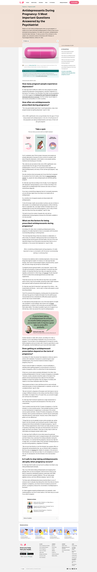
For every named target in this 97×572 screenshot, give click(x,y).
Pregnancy (24, 6)
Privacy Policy (74, 545)
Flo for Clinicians (42, 557)
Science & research (55, 554)
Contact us (54, 552)
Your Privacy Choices (74, 565)
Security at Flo (74, 562)
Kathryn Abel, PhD (32, 65)
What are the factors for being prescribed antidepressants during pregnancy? (68, 61)
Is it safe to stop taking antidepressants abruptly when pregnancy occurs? (68, 73)
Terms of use (74, 553)
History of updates (28, 518)
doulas (52, 303)
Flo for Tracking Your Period (44, 545)
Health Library (64, 545)
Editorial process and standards (65, 548)
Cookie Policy (74, 555)
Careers (53, 548)
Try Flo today (74, 2)
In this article (65, 49)
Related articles (24, 525)
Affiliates (53, 550)
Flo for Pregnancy (43, 548)
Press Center (54, 547)
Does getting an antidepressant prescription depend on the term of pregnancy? (68, 67)
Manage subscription (63, 2)
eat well (46, 273)
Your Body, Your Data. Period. (74, 548)
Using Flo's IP (74, 557)
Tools (63, 551)
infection (34, 450)
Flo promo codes (43, 555)
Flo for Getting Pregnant (44, 547)
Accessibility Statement (74, 559)
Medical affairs (54, 555)
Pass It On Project (43, 550)
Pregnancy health (31, 6)
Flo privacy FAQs (74, 552)
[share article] (58, 41)
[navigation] (27, 2)
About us (53, 545)
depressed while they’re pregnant (30, 97)
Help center (42, 552)
